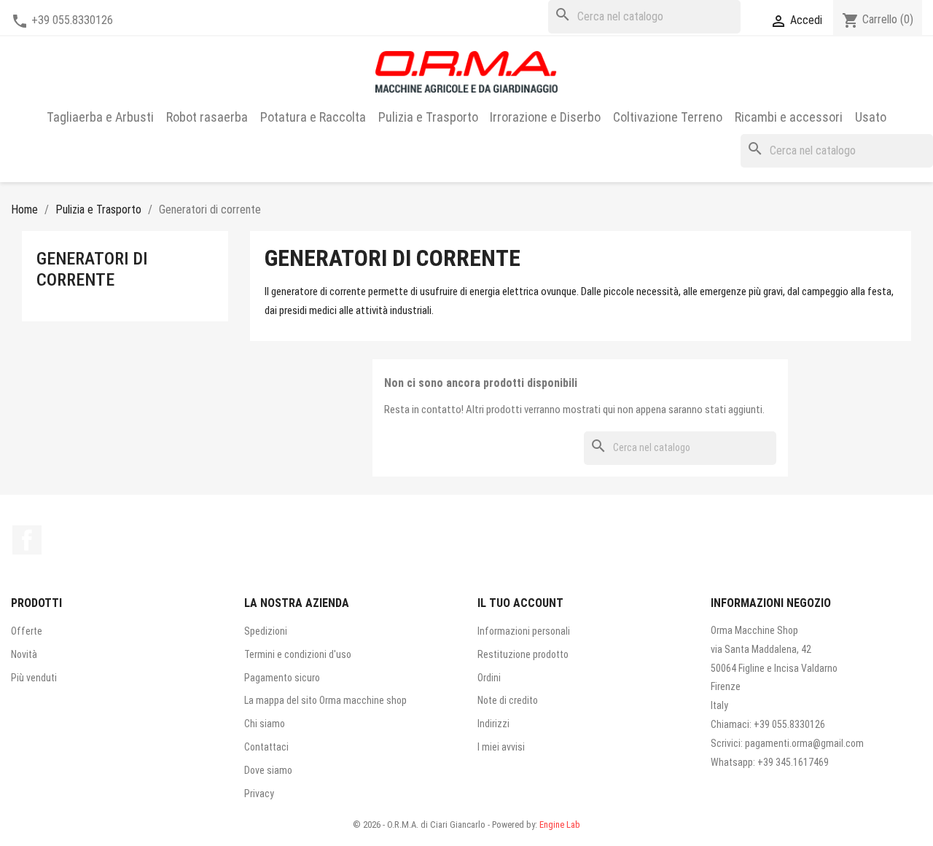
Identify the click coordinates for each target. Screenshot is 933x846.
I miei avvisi (501, 747)
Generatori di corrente (91, 269)
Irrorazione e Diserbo (545, 117)
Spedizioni (265, 631)
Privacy (259, 793)
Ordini (489, 678)
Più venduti (34, 678)
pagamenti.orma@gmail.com (804, 743)
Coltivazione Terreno (667, 117)
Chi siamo (264, 723)
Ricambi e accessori (789, 117)
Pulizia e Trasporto (428, 117)
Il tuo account (520, 603)
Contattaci (266, 747)
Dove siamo (268, 770)
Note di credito (507, 700)
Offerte (26, 631)
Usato (870, 117)
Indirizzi (493, 723)
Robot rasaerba (207, 117)
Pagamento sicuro (282, 678)
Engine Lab (559, 824)
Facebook (27, 540)
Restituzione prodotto (523, 654)
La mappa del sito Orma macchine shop (325, 700)
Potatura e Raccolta (313, 117)
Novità (24, 654)
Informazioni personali (523, 631)
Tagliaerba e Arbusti (100, 117)
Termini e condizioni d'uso (297, 654)
